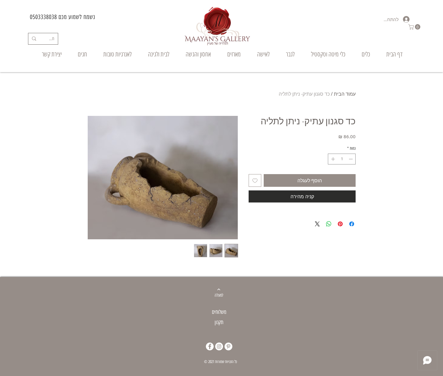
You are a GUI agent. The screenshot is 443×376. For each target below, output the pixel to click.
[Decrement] (351, 159)
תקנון (219, 322)
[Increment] (332, 159)
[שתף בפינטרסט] (340, 224)
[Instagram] (219, 346)
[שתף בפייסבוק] (351, 224)
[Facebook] (210, 346)
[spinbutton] (342, 159)
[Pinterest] (228, 346)
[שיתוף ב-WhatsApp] (328, 224)
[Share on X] (317, 224)
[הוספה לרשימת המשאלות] (255, 180)
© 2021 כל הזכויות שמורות (220, 361)
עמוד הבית (345, 94)
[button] (415, 27)
